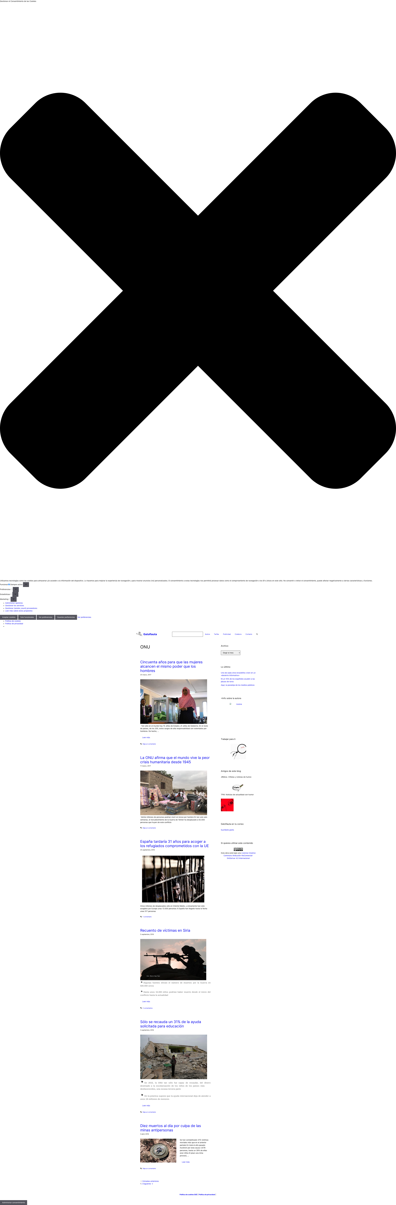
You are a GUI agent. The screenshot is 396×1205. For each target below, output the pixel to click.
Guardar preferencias (66, 617)
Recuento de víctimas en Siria (165, 930)
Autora (207, 634)
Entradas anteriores (151, 1181)
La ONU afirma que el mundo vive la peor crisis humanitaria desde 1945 (175, 759)
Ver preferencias (45, 617)
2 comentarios (148, 1008)
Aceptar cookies (8, 617)
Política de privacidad (14, 624)
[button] (198, 291)
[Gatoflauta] (139, 634)
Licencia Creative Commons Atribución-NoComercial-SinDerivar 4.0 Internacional (240, 855)
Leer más (146, 737)
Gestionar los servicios (14, 606)
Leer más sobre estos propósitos (18, 611)
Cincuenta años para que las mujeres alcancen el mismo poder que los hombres (171, 666)
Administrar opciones (14, 603)
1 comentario (147, 917)
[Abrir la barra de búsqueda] (257, 634)
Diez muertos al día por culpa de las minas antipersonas (170, 1128)
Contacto (249, 634)
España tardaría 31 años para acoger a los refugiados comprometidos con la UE (174, 843)
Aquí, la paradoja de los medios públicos (238, 685)
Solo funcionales (27, 617)
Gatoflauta (150, 634)
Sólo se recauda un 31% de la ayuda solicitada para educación (170, 1024)
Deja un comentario (149, 744)
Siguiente (148, 1184)
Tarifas (216, 634)
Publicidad (227, 634)
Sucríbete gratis (227, 830)
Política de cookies (13, 621)
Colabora (238, 634)
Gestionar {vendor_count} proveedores (21, 608)
